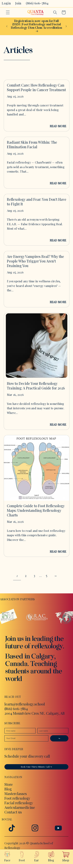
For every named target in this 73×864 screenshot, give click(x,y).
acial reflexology (19, 802)
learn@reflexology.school (24, 704)
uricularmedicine (21, 807)
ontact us (14, 812)
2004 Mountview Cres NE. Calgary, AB (34, 713)
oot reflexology (18, 798)
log (9, 789)
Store (8, 784)
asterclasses (17, 793)
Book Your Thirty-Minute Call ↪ (36, 767)
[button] (8, 12)
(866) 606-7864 (16, 708)
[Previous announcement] (7, 26)
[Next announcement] (66, 26)
